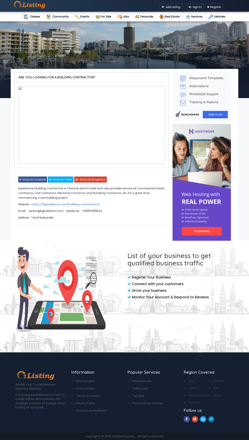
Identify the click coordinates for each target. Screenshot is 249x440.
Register (215, 7)
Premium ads (141, 381)
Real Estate (172, 16)
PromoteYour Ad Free (147, 403)
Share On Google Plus (92, 179)
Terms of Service (88, 396)
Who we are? (85, 381)
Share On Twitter (62, 179)
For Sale (105, 16)
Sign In (197, 7)
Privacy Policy (85, 403)
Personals (146, 16)
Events (84, 16)
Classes (34, 16)
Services (196, 16)
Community (60, 16)
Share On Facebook (34, 179)
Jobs (125, 16)
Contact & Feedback (91, 410)
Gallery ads (140, 388)
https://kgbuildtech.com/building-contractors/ (66, 204)
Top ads (138, 396)
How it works (85, 388)
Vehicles (219, 16)
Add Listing (172, 7)
